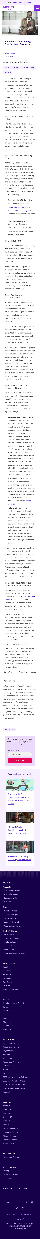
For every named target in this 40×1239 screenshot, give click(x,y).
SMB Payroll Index (10, 1132)
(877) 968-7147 (20, 2)
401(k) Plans (8, 946)
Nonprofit (7, 970)
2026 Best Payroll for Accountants (17, 1084)
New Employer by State (12, 1003)
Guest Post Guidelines (15, 1188)
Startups (6, 986)
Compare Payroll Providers (14, 1088)
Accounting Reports (12, 894)
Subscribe (20, 760)
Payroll (6, 907)
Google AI (8, 72)
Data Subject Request (26, 1224)
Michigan (7, 1022)
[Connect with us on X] (20, 1202)
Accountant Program (11, 1157)
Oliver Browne (10, 54)
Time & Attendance (11, 938)
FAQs (5, 1073)
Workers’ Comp (10, 949)
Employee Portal (10, 942)
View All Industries (10, 989)
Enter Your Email (15, 750)
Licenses (27, 1226)
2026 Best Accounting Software (15, 1077)
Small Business (9, 729)
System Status (9, 1143)
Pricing (6, 1170)
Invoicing (7, 902)
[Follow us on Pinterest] (23, 1208)
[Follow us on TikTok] (17, 1208)
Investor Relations (10, 1128)
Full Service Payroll (11, 914)
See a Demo (8, 1178)
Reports (6, 1069)
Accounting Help (10, 1047)
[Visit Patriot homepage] (8, 8)
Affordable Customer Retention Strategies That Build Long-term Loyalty (18, 830)
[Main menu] (37, 8)
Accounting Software (12, 890)
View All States (9, 1029)
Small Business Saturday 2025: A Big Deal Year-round (19, 858)
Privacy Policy (10, 1224)
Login (29, 2)
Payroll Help (8, 1054)
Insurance (7, 978)
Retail (5, 967)
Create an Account (10, 1174)
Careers (6, 1117)
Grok (32, 67)
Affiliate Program (10, 1136)
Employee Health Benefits (14, 953)
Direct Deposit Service (13, 926)
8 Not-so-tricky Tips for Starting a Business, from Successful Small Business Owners (19, 799)
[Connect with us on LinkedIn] (7, 1202)
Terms (25, 1228)
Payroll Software (10, 911)
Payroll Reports (10, 918)
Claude (25, 67)
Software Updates (10, 1140)
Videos (6, 1066)
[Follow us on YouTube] (32, 1202)
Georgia (6, 1018)
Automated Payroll (11, 922)
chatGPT (7, 67)
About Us (7, 1106)
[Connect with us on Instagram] (26, 1202)
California (7, 1010)
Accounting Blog (9, 1043)
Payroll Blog (8, 1050)
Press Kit (6, 1124)
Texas (5, 1007)
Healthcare (7, 974)
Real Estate (7, 982)
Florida (6, 1026)
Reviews (6, 1113)
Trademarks (17, 1228)
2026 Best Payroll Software (14, 1081)
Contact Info (8, 1109)
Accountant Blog (10, 1058)
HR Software (9, 934)
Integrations (8, 1092)
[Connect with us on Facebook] (14, 1202)
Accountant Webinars (12, 1062)
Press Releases (9, 1121)
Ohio (5, 1014)
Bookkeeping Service (12, 898)
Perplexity (16, 67)
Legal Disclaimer (16, 1226)
